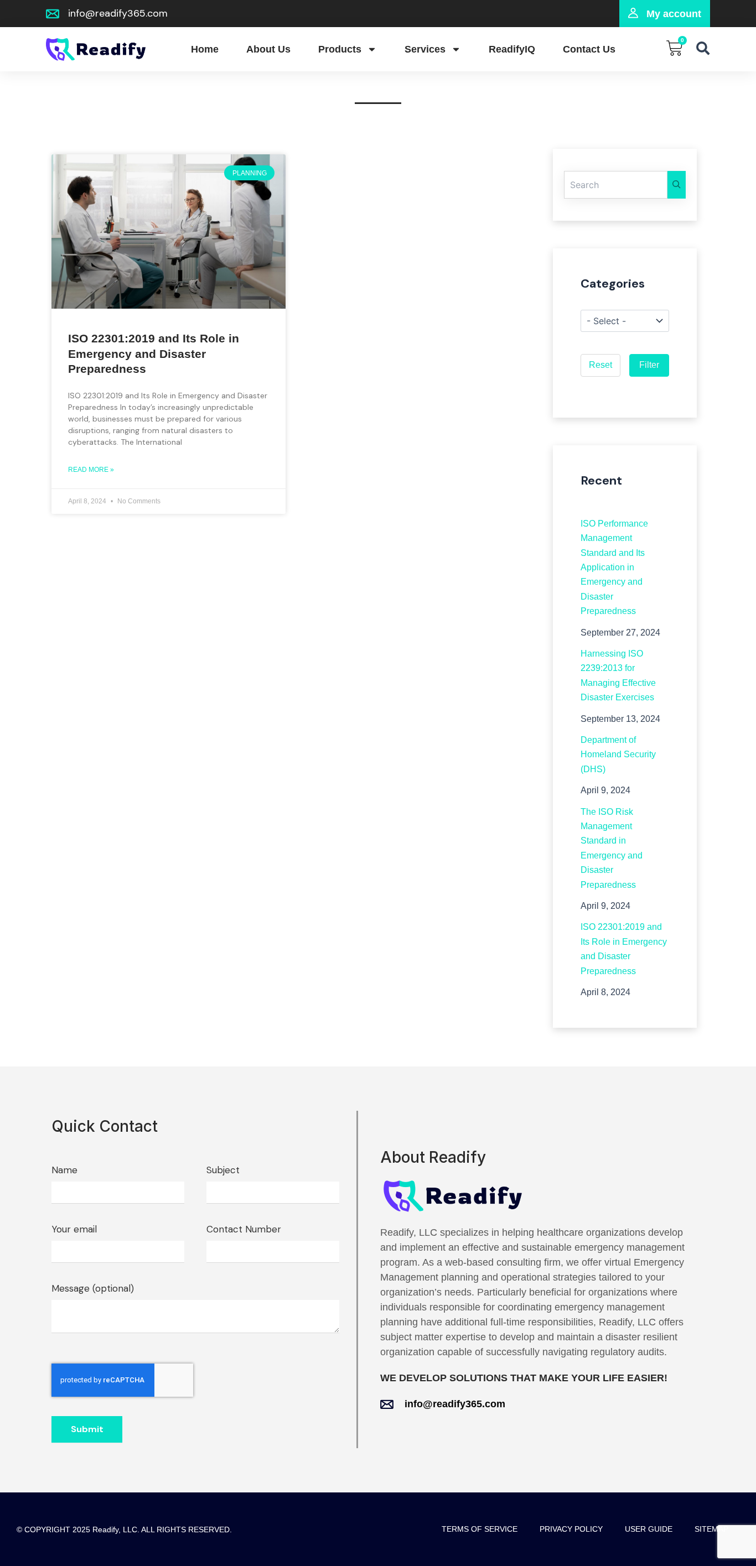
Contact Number (243, 1229)
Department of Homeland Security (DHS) (618, 754)
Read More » (91, 470)
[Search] (676, 185)
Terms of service (479, 1529)
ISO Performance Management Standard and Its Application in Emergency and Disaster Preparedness (614, 567)
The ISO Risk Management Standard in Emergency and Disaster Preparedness (612, 848)
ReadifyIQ (512, 49)
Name (64, 1170)
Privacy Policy (571, 1529)
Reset (600, 365)
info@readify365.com (455, 1403)
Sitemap (711, 1529)
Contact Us (589, 49)
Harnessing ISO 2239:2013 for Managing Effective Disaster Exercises (618, 675)
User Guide (648, 1529)
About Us (268, 49)
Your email (74, 1229)
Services (425, 49)
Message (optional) (92, 1288)
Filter (649, 365)
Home (205, 49)
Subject (223, 1170)
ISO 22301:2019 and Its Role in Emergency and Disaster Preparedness (153, 353)
